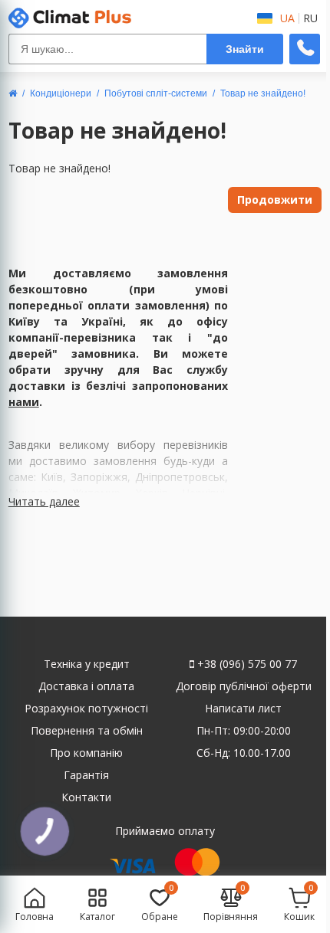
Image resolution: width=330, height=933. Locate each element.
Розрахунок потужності (86, 708)
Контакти (86, 797)
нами (23, 401)
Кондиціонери (60, 93)
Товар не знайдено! (262, 93)
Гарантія (86, 775)
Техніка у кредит (87, 663)
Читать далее (44, 501)
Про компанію (86, 752)
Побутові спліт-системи (155, 93)
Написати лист (243, 708)
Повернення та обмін (87, 730)
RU (310, 18)
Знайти (245, 49)
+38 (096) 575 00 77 (245, 663)
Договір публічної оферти (244, 686)
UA (287, 18)
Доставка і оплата (86, 686)
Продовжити (274, 199)
